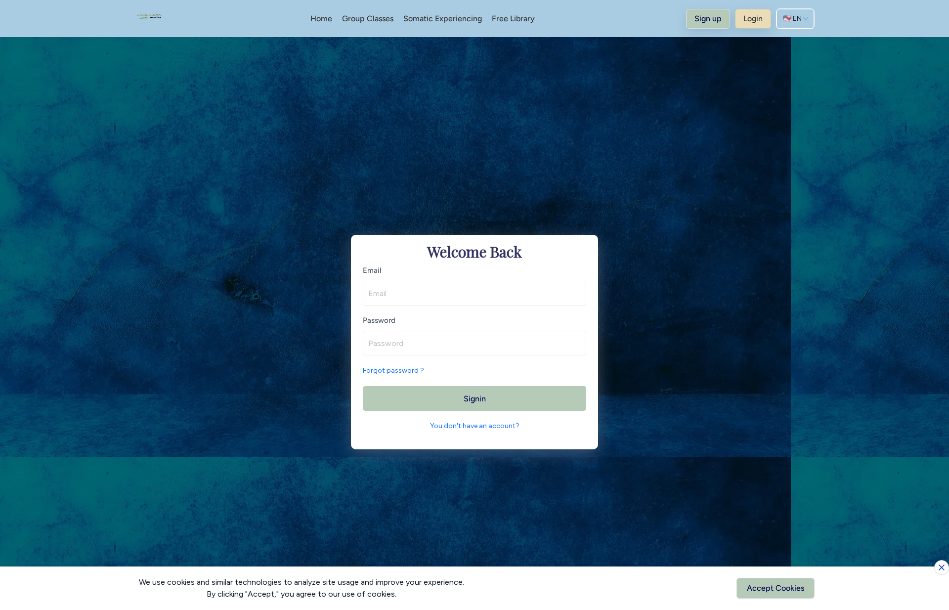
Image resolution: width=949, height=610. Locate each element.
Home (321, 18)
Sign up (708, 18)
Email (372, 270)
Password (379, 320)
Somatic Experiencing (442, 18)
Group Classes (367, 18)
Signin (475, 398)
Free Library (513, 18)
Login (753, 18)
